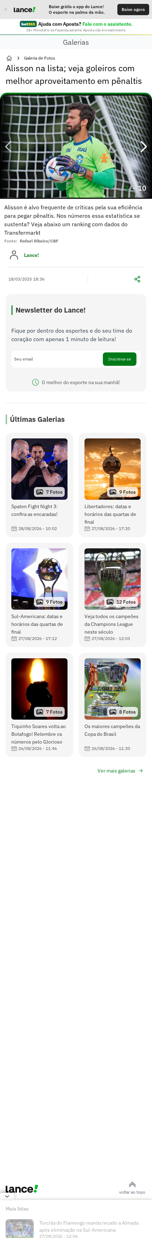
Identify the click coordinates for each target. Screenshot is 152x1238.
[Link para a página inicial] (9, 58)
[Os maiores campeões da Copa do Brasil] (112, 705)
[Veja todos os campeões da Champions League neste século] (112, 595)
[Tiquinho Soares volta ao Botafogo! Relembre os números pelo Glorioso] (39, 705)
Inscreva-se (119, 359)
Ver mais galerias (116, 771)
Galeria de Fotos (39, 58)
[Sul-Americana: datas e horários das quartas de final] (39, 595)
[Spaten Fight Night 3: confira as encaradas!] (39, 485)
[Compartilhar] (137, 279)
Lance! (31, 255)
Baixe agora (133, 9)
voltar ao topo (132, 1192)
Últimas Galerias (37, 419)
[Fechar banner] (5, 9)
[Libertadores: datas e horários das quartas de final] (112, 485)
